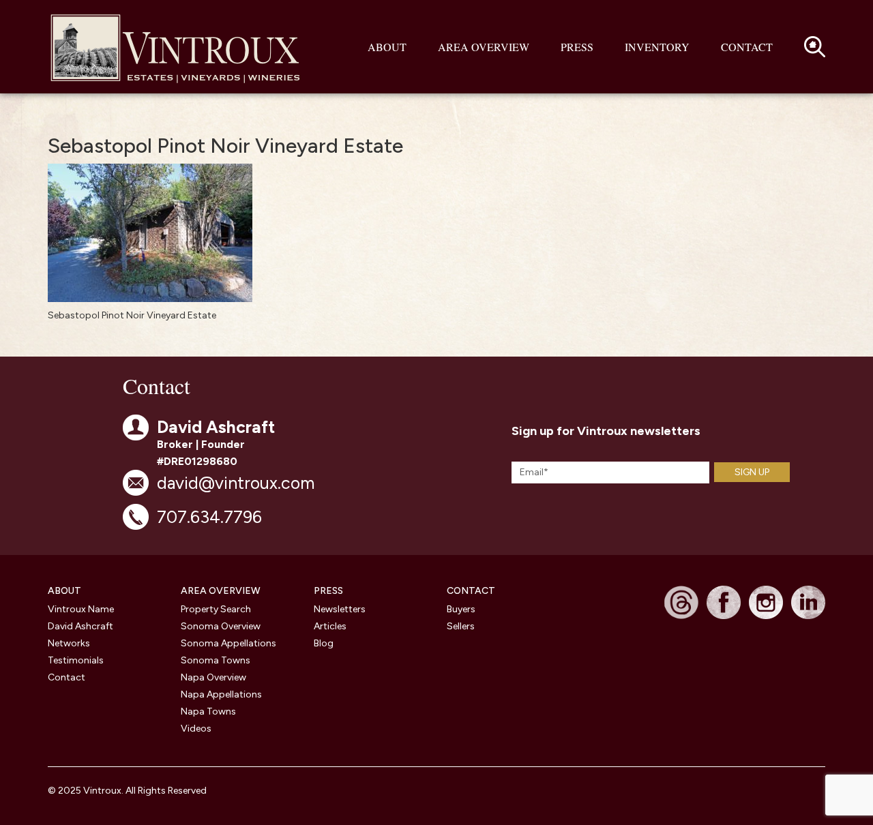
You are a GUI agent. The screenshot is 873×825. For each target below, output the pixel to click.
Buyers (461, 609)
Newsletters (340, 609)
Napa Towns (208, 711)
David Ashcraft (80, 626)
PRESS (328, 591)
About (387, 47)
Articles (330, 626)
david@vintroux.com (235, 482)
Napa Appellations (221, 694)
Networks (69, 643)
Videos (196, 728)
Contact (747, 47)
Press (577, 47)
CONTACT (471, 591)
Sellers (461, 626)
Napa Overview (213, 677)
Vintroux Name (81, 609)
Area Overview (483, 47)
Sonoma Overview (221, 626)
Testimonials (76, 660)
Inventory (657, 47)
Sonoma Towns (215, 660)
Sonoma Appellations (228, 643)
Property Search (216, 609)
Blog (324, 643)
